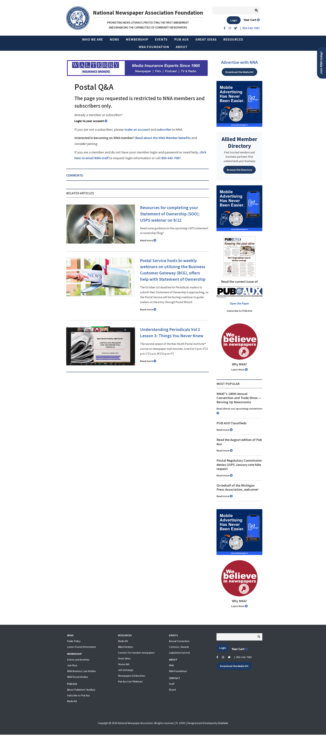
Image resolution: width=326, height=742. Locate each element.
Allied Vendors (125, 646)
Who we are (92, 39)
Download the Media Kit (239, 72)
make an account (137, 129)
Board (172, 689)
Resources (233, 39)
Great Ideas (206, 39)
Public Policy (73, 641)
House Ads (124, 664)
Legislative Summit (179, 652)
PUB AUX (181, 39)
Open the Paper (239, 303)
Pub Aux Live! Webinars (130, 681)
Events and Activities (78, 659)
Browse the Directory (239, 169)
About (181, 47)
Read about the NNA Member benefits (163, 138)
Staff (171, 683)
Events (161, 39)
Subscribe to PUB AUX (239, 310)
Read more (146, 240)
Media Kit (72, 701)
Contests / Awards (179, 646)
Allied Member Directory (239, 142)
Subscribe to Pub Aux (78, 695)
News (114, 39)
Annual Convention (179, 641)
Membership (137, 39)
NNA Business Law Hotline (81, 671)
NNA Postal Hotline (77, 677)
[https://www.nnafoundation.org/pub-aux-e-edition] (239, 256)
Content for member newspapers (136, 652)
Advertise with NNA (239, 62)
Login (233, 20)
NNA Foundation (154, 47)
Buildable (223, 723)
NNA (171, 665)
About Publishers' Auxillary (81, 689)
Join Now (72, 665)
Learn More (238, 369)
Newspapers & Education (131, 675)
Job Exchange (125, 670)
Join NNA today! (321, 62)
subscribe (164, 129)
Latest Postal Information (81, 646)
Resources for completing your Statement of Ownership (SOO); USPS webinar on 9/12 (170, 214)
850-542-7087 (171, 158)
